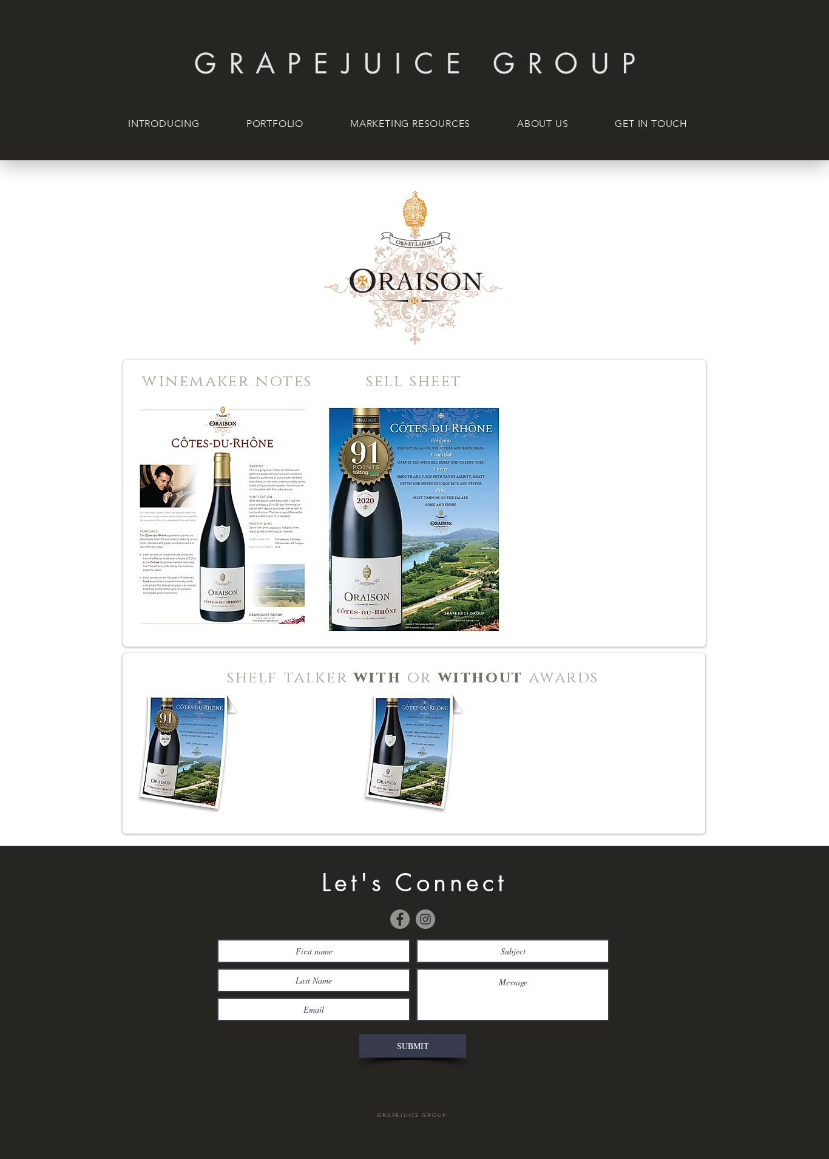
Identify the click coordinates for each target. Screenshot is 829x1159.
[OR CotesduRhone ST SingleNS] (413, 752)
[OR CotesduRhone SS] (413, 519)
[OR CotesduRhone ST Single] (187, 752)
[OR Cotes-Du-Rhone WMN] (222, 516)
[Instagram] (425, 919)
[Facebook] (400, 919)
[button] (281, 124)
